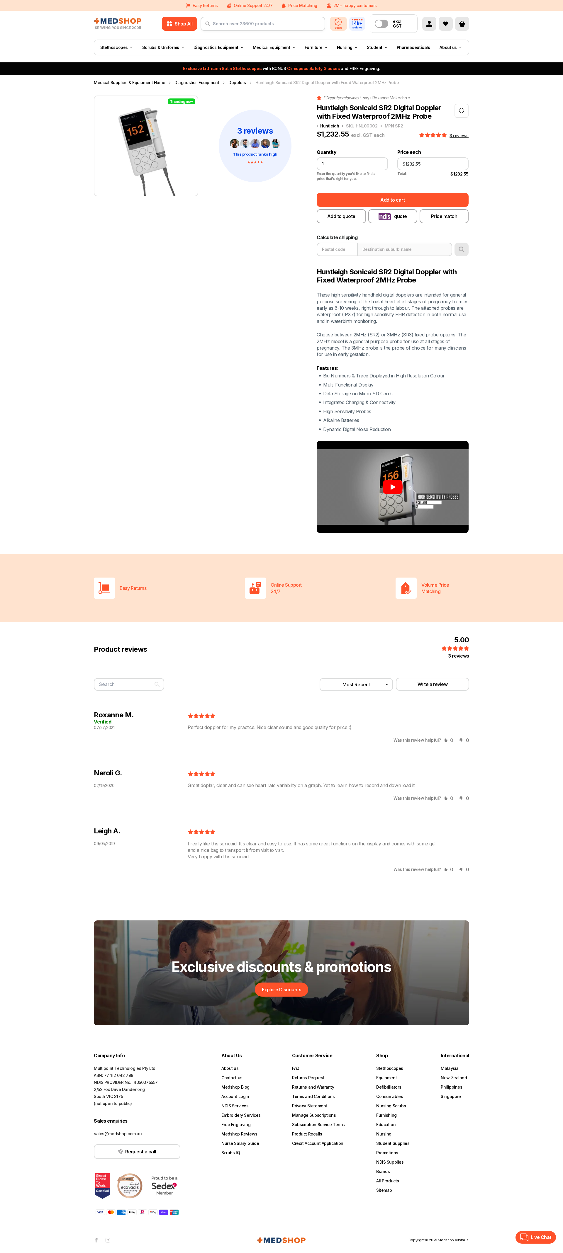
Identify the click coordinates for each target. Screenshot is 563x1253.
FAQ (295, 1068)
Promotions (387, 1152)
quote (400, 216)
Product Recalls (307, 1133)
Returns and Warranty (313, 1087)
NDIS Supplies (390, 1162)
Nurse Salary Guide (240, 1143)
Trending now (181, 101)
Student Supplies (392, 1143)
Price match (444, 216)
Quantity (326, 152)
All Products (387, 1180)
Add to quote (341, 216)
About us (448, 47)
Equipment (386, 1077)
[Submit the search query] (207, 26)
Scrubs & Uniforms (160, 47)
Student (374, 47)
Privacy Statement (309, 1105)
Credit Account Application (317, 1143)
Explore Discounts (281, 989)
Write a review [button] (432, 684)
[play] (393, 487)
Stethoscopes (114, 47)
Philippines (451, 1087)
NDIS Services (235, 1105)
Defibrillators (388, 1087)
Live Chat (541, 1237)
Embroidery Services (241, 1115)
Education (386, 1124)
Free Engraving (235, 1124)
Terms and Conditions (313, 1096)
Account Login (235, 1096)
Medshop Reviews (239, 1133)
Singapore (451, 1096)
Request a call (140, 1152)
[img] (202, 716)
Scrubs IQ (230, 1152)
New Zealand (454, 1077)
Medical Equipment (271, 47)
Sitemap (384, 1190)
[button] (433, 135)
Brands (383, 1171)
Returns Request (308, 1077)
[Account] (429, 24)
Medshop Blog (235, 1087)
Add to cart (392, 200)
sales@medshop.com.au (118, 1133)
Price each (409, 152)
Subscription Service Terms (318, 1124)
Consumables (389, 1096)
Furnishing (386, 1115)
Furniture (314, 47)
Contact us (232, 1077)
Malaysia (450, 1068)
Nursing (344, 47)
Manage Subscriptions (314, 1115)
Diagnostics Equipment (216, 47)
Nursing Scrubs (391, 1105)
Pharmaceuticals (413, 47)
